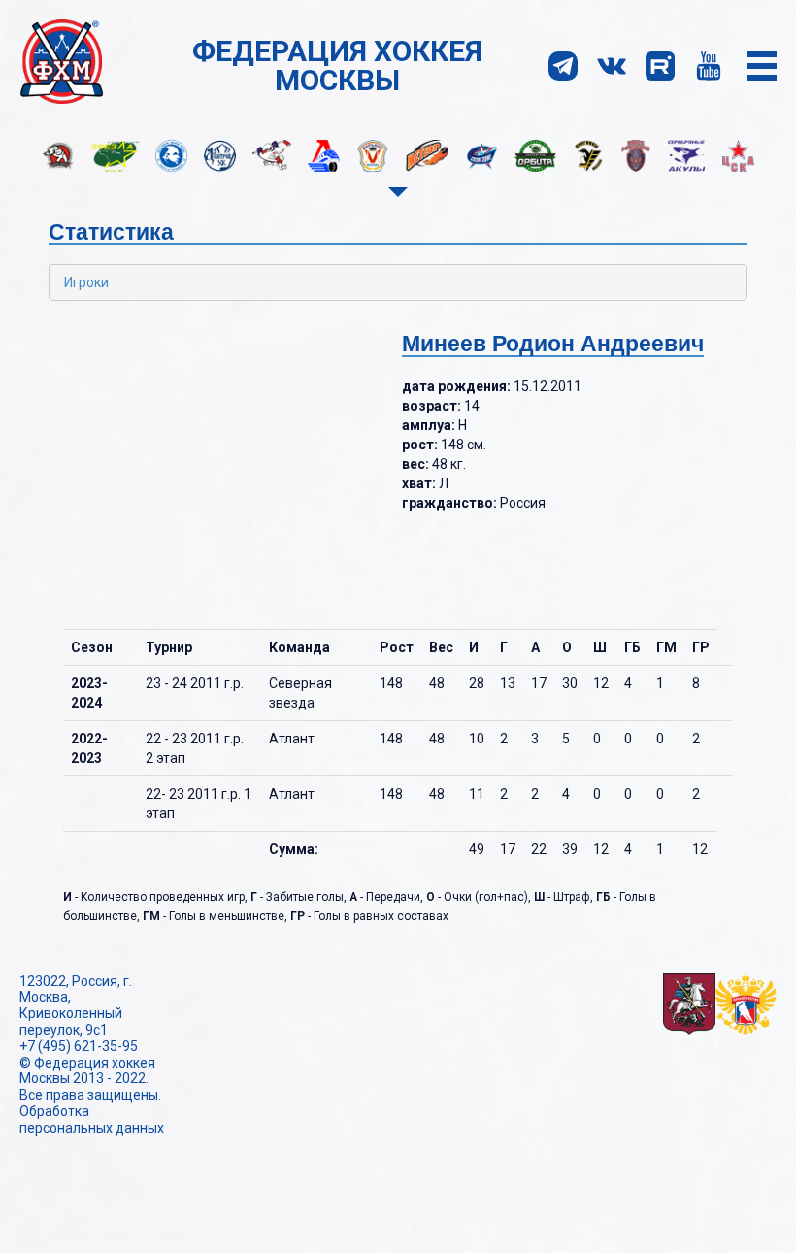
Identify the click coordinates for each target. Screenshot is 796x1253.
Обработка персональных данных (91, 1120)
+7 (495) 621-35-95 (78, 1046)
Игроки (86, 282)
